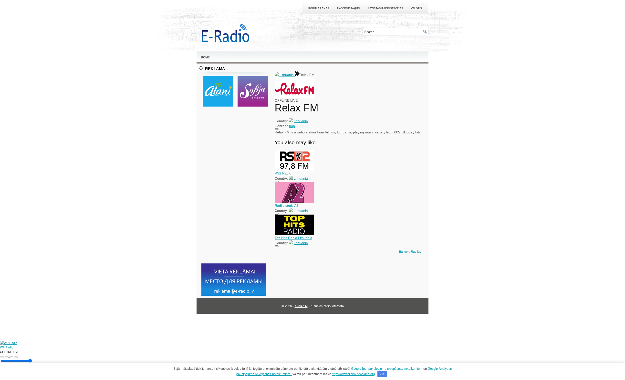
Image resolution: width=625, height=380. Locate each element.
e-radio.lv (301, 306)
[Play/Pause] (7, 357)
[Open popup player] (16, 357)
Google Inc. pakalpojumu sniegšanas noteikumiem (387, 368)
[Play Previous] (2, 357)
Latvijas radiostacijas (385, 8)
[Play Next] (11, 357)
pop (292, 126)
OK (382, 374)
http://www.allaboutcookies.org (353, 373)
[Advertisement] (234, 185)
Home (205, 57)
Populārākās (318, 8)
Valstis (416, 8)
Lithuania (287, 75)
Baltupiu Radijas (410, 251)
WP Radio (6, 347)
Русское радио (348, 8)
